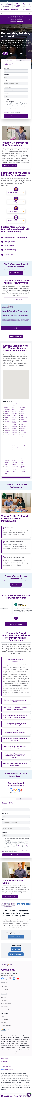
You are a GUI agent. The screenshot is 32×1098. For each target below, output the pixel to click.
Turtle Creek (14, 462)
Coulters (14, 415)
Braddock (22, 409)
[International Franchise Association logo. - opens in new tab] (3, 1030)
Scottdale (14, 456)
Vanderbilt (14, 464)
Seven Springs (23, 456)
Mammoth (6, 438)
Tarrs (21, 460)
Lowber (13, 436)
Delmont (14, 417)
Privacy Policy (10, 107)
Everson (22, 424)
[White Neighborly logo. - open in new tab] (5, 1)
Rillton (21, 451)
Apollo (13, 405)
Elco (5, 424)
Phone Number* (7, 87)
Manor (13, 438)
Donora (6, 419)
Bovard (13, 409)
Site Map (3, 1022)
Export (5, 426)
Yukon (5, 473)
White (5, 469)
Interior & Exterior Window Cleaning (15, 237)
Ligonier (6, 436)
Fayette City (14, 426)
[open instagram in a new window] (10, 979)
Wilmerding (6, 471)
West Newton (15, 466)
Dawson (6, 417)
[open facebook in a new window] (2, 979)
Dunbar (13, 419)
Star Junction (23, 458)
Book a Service (16, 584)
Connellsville (7, 415)
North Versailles (15, 447)
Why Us (3, 997)
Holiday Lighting (12, 202)
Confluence (22, 413)
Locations (7, 13)
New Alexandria (15, 442)
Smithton (14, 458)
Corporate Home (6, 1025)
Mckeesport (22, 438)
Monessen (14, 440)
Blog (2, 1016)
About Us (3, 1000)
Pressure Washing (13, 192)
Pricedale (14, 451)
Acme (5, 403)
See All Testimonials (16, 624)
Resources (4, 1013)
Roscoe (6, 454)
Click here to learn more (16, 21)
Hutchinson (14, 432)
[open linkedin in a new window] (14, 979)
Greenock (14, 428)
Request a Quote (16, 116)
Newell (13, 445)
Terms (25, 106)
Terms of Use (4, 1058)
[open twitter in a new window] (6, 979)
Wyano (13, 471)
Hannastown (7, 430)
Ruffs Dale (14, 454)
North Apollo (7, 447)
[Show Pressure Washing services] (29, 249)
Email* (5, 80)
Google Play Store (17, 954)
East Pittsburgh (23, 421)
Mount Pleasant (6, 443)
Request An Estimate (10, 165)
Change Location (26, 9)
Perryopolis (14, 449)
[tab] (8, 60)
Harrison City (14, 430)
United (21, 462)
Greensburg (22, 428)
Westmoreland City (23, 467)
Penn (5, 449)
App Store (16, 949)
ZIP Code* (6, 93)
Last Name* (6, 74)
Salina (21, 454)
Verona (21, 464)
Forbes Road (23, 426)
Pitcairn (22, 449)
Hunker (6, 432)
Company (4, 993)
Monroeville (22, 440)
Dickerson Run (23, 417)
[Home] (2, 13)
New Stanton (7, 445)
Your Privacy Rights (8, 1069)
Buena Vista (6, 411)
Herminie (22, 430)
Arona (13, 407)
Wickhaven (22, 469)
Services (4, 983)
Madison (22, 436)
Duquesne (6, 421)
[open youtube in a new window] (18, 979)
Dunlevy (22, 419)
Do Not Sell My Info (6, 1066)
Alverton (6, 405)
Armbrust (6, 407)
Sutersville (14, 460)
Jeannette (6, 434)
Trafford (6, 462)
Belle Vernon (7, 409)
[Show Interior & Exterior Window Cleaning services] (29, 237)
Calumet (14, 411)
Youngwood (22, 471)
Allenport (22, 403)
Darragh (22, 415)
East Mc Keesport (14, 422)
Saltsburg (6, 456)
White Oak (14, 469)
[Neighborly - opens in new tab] (7, 1029)
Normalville (22, 445)
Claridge (6, 413)
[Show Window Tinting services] (29, 254)
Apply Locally (5, 1009)
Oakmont (22, 447)
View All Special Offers (16, 299)
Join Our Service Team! (10, 896)
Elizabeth (14, 424)
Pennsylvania (14, 13)
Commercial (24, 60)
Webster (6, 466)
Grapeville (6, 428)
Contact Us (4, 1006)
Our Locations (5, 1019)
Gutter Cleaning (12, 211)
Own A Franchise (6, 1003)
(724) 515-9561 (9, 970)
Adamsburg (14, 403)
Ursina (5, 464)
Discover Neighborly (16, 937)
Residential (9, 60)
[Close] (30, 19)
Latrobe (22, 434)
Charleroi (22, 411)
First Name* (6, 68)
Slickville (6, 458)
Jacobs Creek (23, 432)
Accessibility (4, 1064)
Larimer (13, 434)
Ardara (21, 405)
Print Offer (16, 328)
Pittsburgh (6, 451)
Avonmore (22, 407)
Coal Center (14, 413)
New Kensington (23, 442)
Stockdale (6, 460)
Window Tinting (12, 220)
